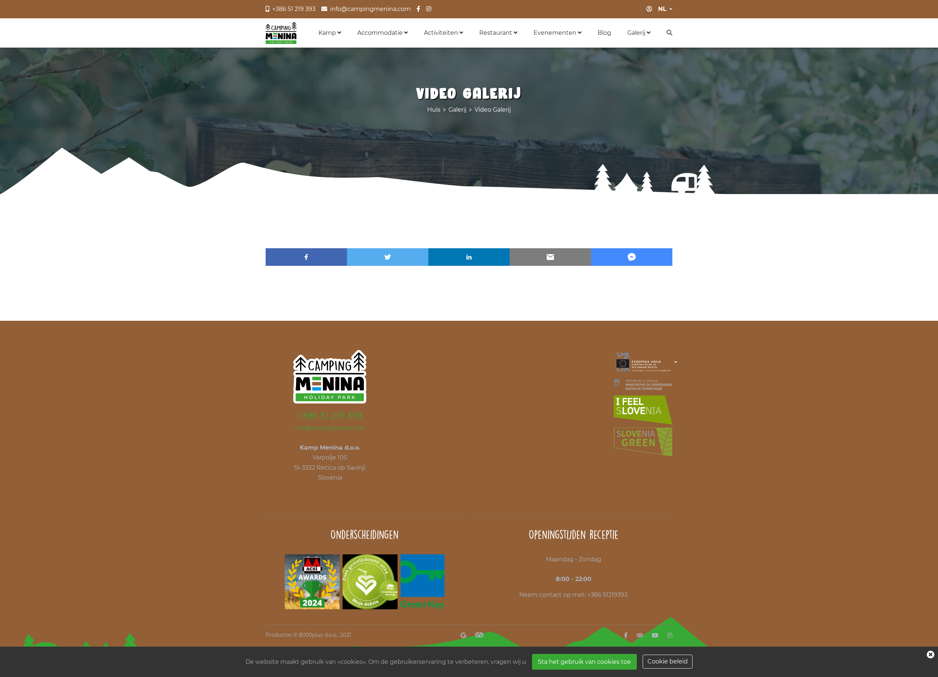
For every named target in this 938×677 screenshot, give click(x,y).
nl (662, 8)
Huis (433, 109)
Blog (604, 32)
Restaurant (496, 32)
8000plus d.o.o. (318, 635)
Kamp (327, 32)
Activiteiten (441, 32)
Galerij (637, 32)
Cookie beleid (667, 661)
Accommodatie (380, 32)
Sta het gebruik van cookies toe (584, 661)
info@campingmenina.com (330, 428)
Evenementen (555, 32)
